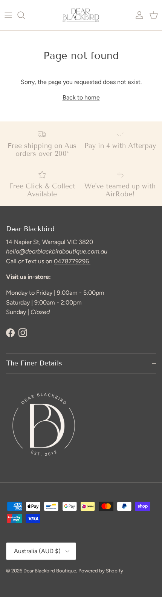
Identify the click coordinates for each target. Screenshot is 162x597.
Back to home (81, 97)
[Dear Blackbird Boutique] (81, 15)
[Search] (25, 15)
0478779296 (72, 261)
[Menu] (8, 15)
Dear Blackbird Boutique (49, 571)
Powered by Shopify (100, 571)
